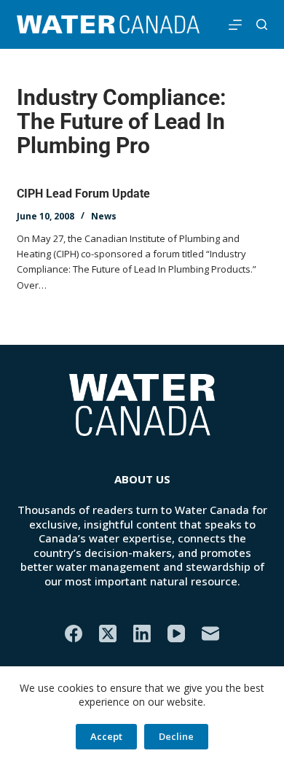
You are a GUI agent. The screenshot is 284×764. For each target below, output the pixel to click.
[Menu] (235, 24)
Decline (176, 736)
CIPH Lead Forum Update (83, 193)
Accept (106, 736)
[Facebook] (73, 633)
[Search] (261, 24)
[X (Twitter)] (108, 633)
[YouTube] (176, 633)
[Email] (210, 633)
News (104, 216)
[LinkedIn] (142, 633)
